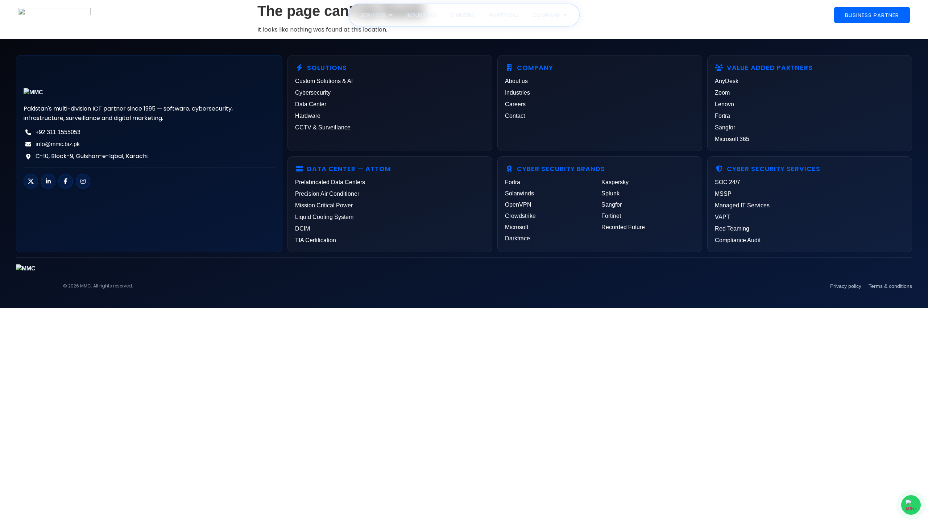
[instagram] (83, 181)
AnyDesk (726, 81)
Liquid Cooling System (324, 217)
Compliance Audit (738, 240)
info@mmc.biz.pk (58, 144)
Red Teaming (732, 228)
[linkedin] (48, 181)
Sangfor (725, 127)
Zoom (722, 93)
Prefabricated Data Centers (330, 182)
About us (516, 81)
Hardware (307, 116)
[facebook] (65, 181)
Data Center (310, 104)
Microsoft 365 (732, 139)
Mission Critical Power (324, 205)
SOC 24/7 (727, 182)
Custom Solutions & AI (324, 81)
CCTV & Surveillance (323, 127)
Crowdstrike (520, 216)
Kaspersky (615, 182)
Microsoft (516, 227)
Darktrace (517, 238)
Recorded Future (623, 227)
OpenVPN (518, 205)
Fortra (722, 116)
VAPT (722, 217)
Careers (515, 104)
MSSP (723, 194)
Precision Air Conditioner (327, 194)
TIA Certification (315, 240)
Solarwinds (519, 193)
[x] (31, 181)
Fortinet (611, 216)
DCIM (302, 228)
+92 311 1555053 (58, 132)
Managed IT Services (742, 205)
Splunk (610, 193)
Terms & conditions (890, 286)
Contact (515, 116)
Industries (517, 93)
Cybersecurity (313, 93)
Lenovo (724, 104)
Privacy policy (845, 286)
